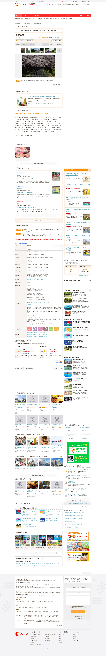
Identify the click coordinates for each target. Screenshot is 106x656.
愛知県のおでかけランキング (22, 565)
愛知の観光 (55, 580)
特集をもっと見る (87, 353)
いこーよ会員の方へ (78, 618)
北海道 (22, 18)
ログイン (89, 1)
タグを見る (29, 304)
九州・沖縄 (68, 18)
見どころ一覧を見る (38, 163)
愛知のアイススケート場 (35, 595)
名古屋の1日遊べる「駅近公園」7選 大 (39, 336)
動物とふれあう (79, 4)
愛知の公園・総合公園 (54, 587)
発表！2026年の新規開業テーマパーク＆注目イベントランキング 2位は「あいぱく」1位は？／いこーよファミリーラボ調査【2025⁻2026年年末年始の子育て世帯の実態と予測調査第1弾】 (41, 622)
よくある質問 (47, 636)
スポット (18, 15)
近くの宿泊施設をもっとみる (38, 475)
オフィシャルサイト (57, 245)
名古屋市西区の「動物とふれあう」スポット (75, 515)
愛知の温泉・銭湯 (19, 595)
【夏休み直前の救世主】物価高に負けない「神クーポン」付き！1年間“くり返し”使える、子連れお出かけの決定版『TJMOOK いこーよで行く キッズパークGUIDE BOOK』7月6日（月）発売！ (42, 617)
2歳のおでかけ (71, 430)
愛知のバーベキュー (32, 580)
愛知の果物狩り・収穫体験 (21, 597)
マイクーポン (65, 1)
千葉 (33, 18)
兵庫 (58, 18)
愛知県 (81, 503)
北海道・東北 (17, 18)
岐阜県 (73, 503)
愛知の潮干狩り (44, 595)
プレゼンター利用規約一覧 (49, 634)
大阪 (53, 18)
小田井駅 (41, 279)
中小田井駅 (36, 279)
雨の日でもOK (72, 4)
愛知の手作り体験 (26, 584)
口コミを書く (20, 40)
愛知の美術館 (51, 592)
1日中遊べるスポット (87, 4)
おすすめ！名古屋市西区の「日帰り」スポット (75, 512)
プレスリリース (76, 640)
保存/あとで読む (74, 1)
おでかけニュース (70, 15)
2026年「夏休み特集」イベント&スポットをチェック (26, 601)
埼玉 (35, 18)
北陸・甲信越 (46, 18)
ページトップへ (87, 573)
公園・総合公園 (46, 302)
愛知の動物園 (24, 580)
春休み (67, 4)
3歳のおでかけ (85, 430)
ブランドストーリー (77, 634)
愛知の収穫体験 (43, 584)
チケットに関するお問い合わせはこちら (78, 615)
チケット (25, 44)
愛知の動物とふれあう (34, 584)
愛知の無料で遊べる (29, 587)
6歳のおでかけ (71, 435)
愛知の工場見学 (19, 584)
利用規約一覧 (33, 636)
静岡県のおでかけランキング (52, 563)
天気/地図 (59, 44)
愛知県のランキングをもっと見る (77, 500)
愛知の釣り (38, 580)
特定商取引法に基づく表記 (36, 644)
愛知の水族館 (57, 592)
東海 (39, 18)
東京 (28, 18)
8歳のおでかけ (71, 438)
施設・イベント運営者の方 (36, 634)
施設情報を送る (30, 40)
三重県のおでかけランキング (36, 565)
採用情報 (60, 640)
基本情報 (18, 44)
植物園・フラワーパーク (32, 302)
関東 (26, 18)
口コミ (38, 44)
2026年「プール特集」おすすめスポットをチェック (48, 601)
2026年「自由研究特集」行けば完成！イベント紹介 (26, 603)
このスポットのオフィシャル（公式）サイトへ (36, 270)
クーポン (32, 44)
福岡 (72, 18)
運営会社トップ (62, 634)
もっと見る (59, 625)
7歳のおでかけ (85, 435)
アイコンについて (18, 329)
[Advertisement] (38, 140)
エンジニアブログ (62, 642)
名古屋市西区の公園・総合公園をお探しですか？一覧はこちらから (38, 30)
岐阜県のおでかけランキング (38, 563)
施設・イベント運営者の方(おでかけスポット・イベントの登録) (34, 607)
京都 (56, 18)
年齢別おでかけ (58, 15)
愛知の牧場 (44, 580)
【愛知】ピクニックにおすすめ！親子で (38, 332)
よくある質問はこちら (78, 616)
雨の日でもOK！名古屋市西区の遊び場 (73, 518)
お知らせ (45, 44)
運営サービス (61, 638)
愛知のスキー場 (27, 595)
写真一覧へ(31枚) (57, 84)
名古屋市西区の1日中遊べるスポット (73, 521)
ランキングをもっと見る (85, 506)
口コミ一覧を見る (39, 215)
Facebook (32, 642)
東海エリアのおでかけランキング (23, 563)
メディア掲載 (47, 640)
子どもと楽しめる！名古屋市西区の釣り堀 (74, 524)
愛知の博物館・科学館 (43, 592)
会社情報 (74, 638)
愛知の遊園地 (18, 580)
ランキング (48, 15)
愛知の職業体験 (50, 584)
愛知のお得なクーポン (20, 587)
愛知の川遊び (18, 589)
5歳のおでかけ (85, 433)
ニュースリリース (34, 640)
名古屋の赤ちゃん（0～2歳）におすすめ (39, 334)
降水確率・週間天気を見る (55, 360)
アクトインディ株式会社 (74, 632)
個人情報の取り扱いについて (78, 606)
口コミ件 (59, 37)
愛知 (41, 18)
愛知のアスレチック (45, 587)
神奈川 (30, 18)
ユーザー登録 (18, 607)
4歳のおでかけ (71, 433)
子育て (80, 15)
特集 (88, 15)
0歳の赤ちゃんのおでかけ (71, 427)
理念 (60, 636)
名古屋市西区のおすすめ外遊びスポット (74, 527)
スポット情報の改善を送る (21, 243)
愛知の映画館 (35, 592)
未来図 (74, 636)
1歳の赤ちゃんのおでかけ (85, 427)
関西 (51, 18)
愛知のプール (49, 580)
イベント (25, 15)
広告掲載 (32, 638)
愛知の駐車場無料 (37, 587)
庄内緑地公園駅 (30, 279)
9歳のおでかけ (85, 438)
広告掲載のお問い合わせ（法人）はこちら (78, 607)
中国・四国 (62, 18)
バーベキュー (40, 302)
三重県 (85, 503)
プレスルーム (47, 638)
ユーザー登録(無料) (82, 1)
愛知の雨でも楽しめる (20, 592)
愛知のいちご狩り (51, 595)
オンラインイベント (36, 15)
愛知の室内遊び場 (28, 592)
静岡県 (77, 503)
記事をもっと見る (39, 552)
